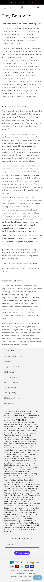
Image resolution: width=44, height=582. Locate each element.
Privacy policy (32, 573)
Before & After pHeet (13, 356)
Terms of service (16, 576)
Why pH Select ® (11, 367)
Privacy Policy (10, 393)
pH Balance (9, 372)
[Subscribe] (36, 545)
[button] (4, 7)
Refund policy (10, 387)
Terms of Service (11, 382)
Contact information (23, 580)
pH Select (20, 570)
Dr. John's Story (11, 377)
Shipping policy (30, 576)
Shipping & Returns (12, 398)
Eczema (7, 362)
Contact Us (9, 403)
